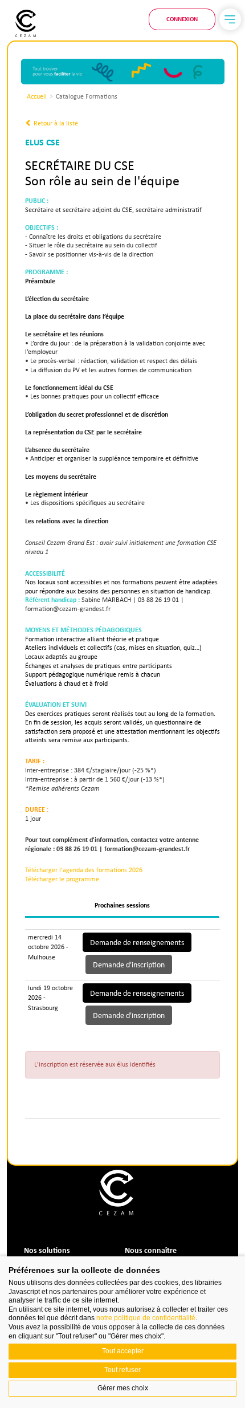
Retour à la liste (55, 123)
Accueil (37, 96)
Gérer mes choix (122, 1388)
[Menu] (230, 19)
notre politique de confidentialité (145, 1318)
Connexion (182, 19)
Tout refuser (122, 1370)
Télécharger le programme (62, 879)
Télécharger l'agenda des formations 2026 (83, 869)
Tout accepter (123, 1351)
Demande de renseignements (137, 942)
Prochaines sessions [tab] (122, 905)
